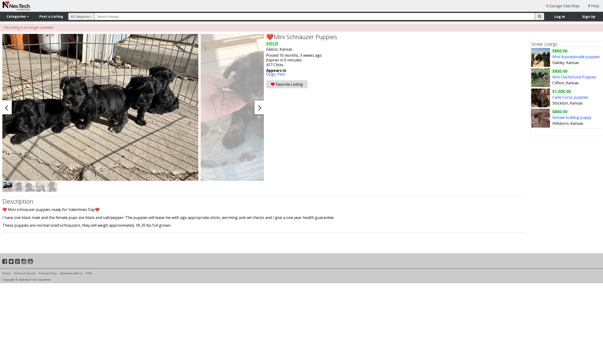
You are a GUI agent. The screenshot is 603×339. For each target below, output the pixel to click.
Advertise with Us (71, 273)
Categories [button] (17, 16)
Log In (559, 16)
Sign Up (588, 16)
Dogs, (271, 74)
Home (6, 273)
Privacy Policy (48, 273)
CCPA (88, 273)
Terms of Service (25, 273)
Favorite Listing (289, 84)
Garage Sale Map (563, 5)
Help (594, 5)
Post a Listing (51, 16)
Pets (281, 74)
